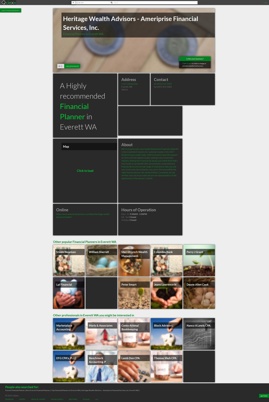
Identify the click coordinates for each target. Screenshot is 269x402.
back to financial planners (10, 10)
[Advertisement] (150, 121)
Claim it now (187, 63)
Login (265, 3)
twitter (22, 399)
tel (163, 83)
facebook (9, 399)
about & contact (38, 399)
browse (86, 399)
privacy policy (57, 399)
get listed (73, 399)
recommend (72, 66)
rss (96, 399)
